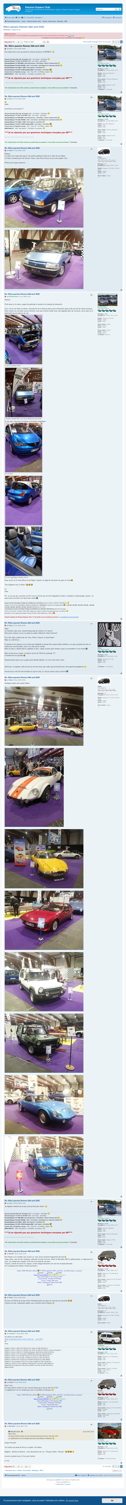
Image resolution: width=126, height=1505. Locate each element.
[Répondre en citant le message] (91, 46)
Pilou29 (100, 1262)
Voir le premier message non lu (92, 41)
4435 (106, 314)
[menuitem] (17, 17)
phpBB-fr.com (66, 1482)
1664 (106, 654)
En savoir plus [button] (72, 1500)
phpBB (57, 1480)
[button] (113, 41)
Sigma (100, 648)
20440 (106, 68)
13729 (106, 1269)
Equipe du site (16, 29)
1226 (106, 1446)
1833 (106, 1352)
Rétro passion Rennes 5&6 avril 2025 (23, 26)
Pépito (100, 157)
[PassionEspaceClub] (14, 8)
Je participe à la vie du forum (69, 617)
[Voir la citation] (22, 1432)
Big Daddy (101, 1439)
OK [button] (112, 1501)
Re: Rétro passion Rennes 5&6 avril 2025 (24, 46)
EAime (100, 62)
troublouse (101, 1345)
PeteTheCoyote (102, 307)
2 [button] (118, 42)
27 (105, 164)
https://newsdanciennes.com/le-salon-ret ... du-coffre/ (24, 1339)
